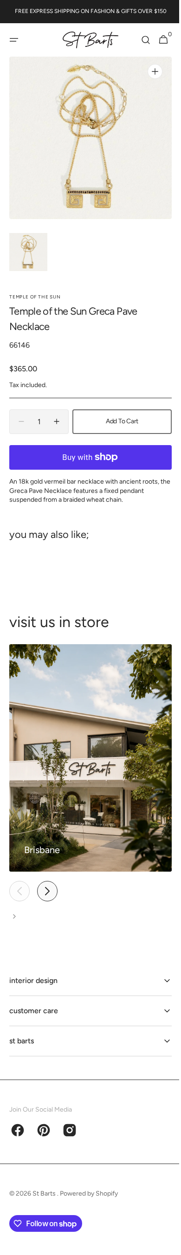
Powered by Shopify (89, 1193)
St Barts (44, 1193)
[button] (14, 40)
